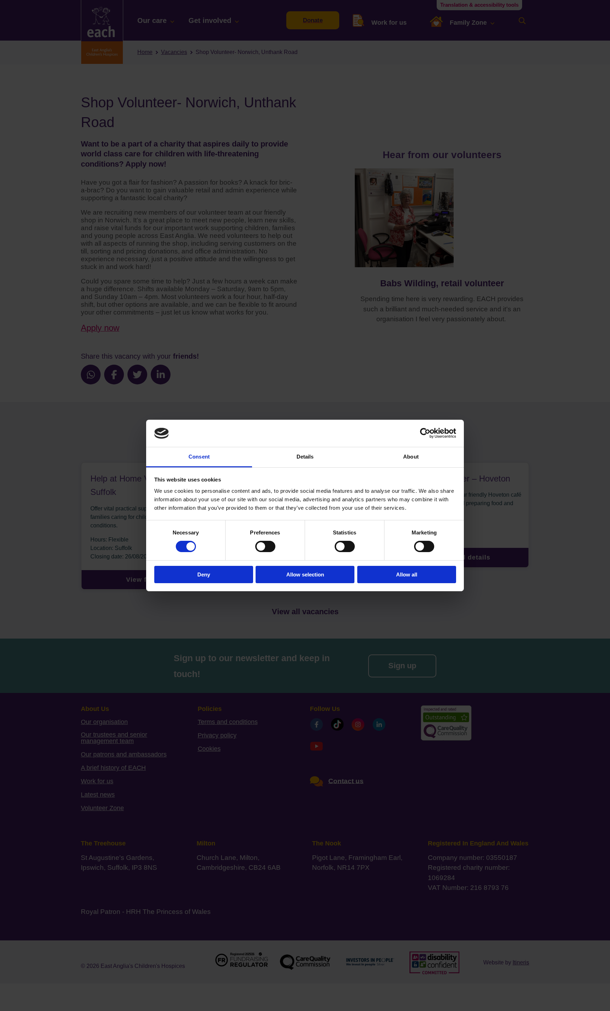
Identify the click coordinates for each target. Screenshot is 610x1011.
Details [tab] (305, 457)
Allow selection (305, 575)
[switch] (265, 546)
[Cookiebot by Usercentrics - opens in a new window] (425, 433)
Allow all (406, 575)
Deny (203, 575)
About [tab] (411, 457)
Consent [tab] (199, 457)
